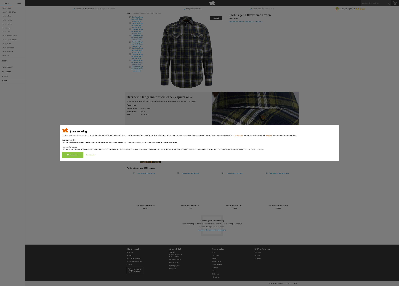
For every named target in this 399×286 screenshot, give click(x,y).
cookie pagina (259, 149)
